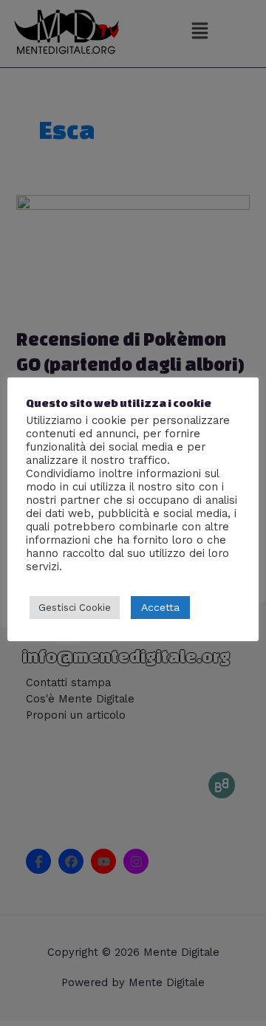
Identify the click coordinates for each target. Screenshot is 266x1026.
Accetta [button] (160, 607)
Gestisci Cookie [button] (74, 607)
